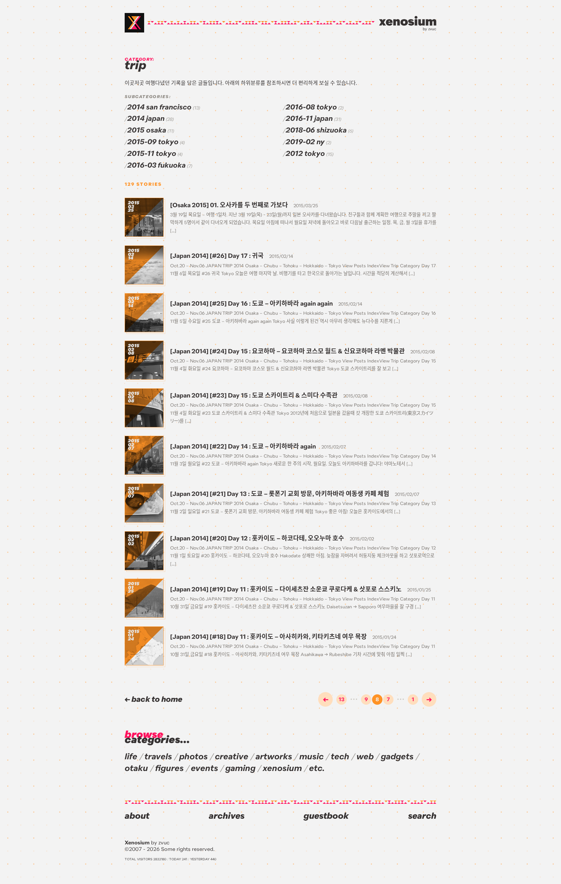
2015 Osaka (146, 130)
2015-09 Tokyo (153, 141)
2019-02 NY (305, 141)
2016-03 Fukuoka (156, 165)
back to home (156, 699)
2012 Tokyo (305, 153)
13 (341, 699)
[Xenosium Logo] (134, 22)
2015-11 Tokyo (151, 153)
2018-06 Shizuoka (316, 130)
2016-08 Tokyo (311, 107)
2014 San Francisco (159, 107)
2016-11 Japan (309, 118)
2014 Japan (146, 118)
